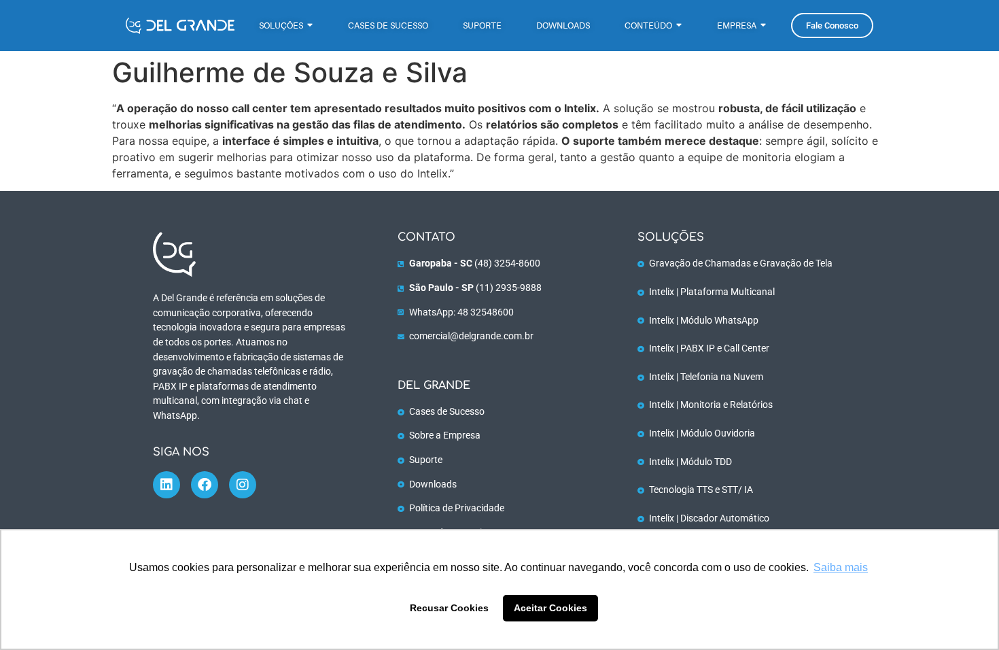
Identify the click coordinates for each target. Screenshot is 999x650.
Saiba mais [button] (840, 567)
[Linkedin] (166, 484)
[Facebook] (204, 484)
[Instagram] (242, 484)
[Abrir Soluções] (309, 25)
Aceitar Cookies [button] (550, 607)
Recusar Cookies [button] (449, 607)
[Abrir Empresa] (763, 25)
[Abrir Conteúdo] (679, 25)
